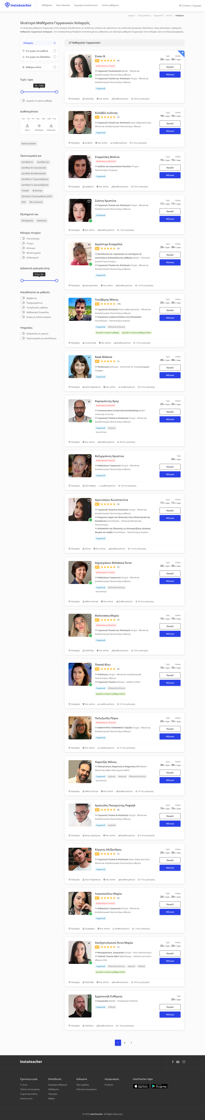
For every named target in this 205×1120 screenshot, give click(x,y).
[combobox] (39, 43)
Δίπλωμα (30, 248)
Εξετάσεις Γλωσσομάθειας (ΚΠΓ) (37, 196)
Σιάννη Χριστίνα (105, 200)
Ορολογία (41, 220)
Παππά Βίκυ (103, 664)
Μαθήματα (47, 5)
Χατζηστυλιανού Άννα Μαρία (114, 943)
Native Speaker (29, 143)
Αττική (169, 15)
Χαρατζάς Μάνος (106, 762)
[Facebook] (172, 1062)
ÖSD (24, 202)
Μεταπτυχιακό (33, 252)
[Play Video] (72, 317)
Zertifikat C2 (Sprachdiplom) (35, 185)
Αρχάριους (31, 298)
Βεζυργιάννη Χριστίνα (109, 456)
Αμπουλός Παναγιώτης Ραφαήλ (115, 805)
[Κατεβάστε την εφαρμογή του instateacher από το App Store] (141, 1086)
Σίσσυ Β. (100, 56)
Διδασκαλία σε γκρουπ (37, 333)
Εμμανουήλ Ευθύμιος (108, 996)
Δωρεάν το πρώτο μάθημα (39, 100)
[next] (131, 1043)
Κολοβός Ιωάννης (106, 113)
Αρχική (131, 15)
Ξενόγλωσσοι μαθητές (37, 307)
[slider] (22, 91)
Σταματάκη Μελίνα (107, 157)
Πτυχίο (29, 243)
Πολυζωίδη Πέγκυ (106, 718)
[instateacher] (18, 2)
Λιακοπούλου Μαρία (108, 893)
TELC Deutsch (35, 202)
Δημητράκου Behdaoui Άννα (113, 563)
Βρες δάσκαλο (63, 5)
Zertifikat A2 (43, 162)
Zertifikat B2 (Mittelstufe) (34, 173)
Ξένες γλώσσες (144, 15)
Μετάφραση (27, 220)
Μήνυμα (170, 74)
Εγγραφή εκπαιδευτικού (86, 5)
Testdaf (25, 190)
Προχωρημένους (34, 302)
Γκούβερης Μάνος (106, 299)
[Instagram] (183, 1062)
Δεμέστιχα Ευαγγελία (108, 244)
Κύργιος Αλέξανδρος (108, 849)
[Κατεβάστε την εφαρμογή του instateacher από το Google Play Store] (159, 1086)
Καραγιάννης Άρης (107, 401)
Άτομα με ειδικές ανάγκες (38, 317)
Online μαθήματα (110, 5)
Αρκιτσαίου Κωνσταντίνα (111, 500)
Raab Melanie (103, 357)
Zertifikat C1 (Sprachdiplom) (35, 179)
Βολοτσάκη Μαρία (107, 615)
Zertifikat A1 (27, 162)
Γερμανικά (158, 15)
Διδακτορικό (32, 257)
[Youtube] (178, 1063)
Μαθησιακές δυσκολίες (37, 312)
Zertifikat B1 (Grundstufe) (34, 167)
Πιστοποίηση (32, 238)
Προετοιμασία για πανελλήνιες (41, 338)
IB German (37, 190)
